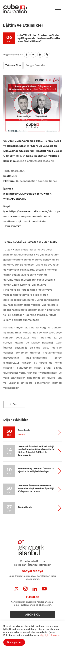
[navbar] (58, 10)
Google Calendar (35, 65)
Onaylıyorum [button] (14, 642)
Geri (15, 404)
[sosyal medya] (16, 588)
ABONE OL (32, 614)
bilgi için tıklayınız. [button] (50, 635)
